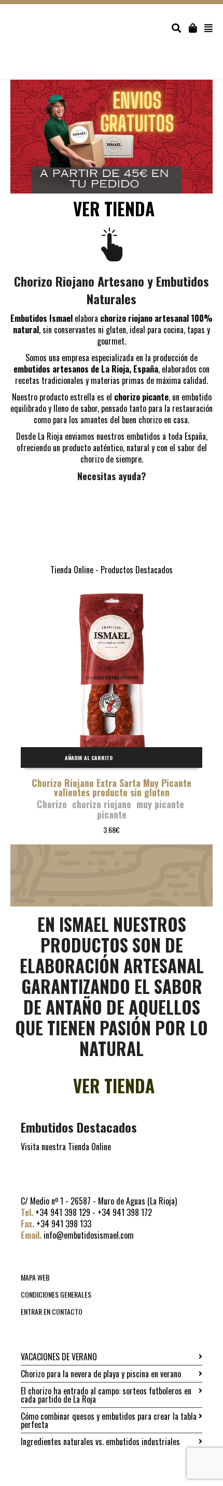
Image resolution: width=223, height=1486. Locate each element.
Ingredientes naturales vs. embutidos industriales (100, 1441)
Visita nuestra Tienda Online (66, 1146)
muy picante (160, 804)
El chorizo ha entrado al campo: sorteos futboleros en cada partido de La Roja (106, 1395)
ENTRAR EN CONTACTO (51, 1311)
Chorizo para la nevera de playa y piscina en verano (101, 1374)
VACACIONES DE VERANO (59, 1356)
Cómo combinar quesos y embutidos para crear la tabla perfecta (109, 1420)
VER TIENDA (114, 208)
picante (112, 814)
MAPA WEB (35, 1277)
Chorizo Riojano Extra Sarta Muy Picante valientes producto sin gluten (111, 787)
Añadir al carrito (89, 758)
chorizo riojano (101, 804)
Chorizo (52, 804)
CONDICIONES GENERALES (56, 1294)
